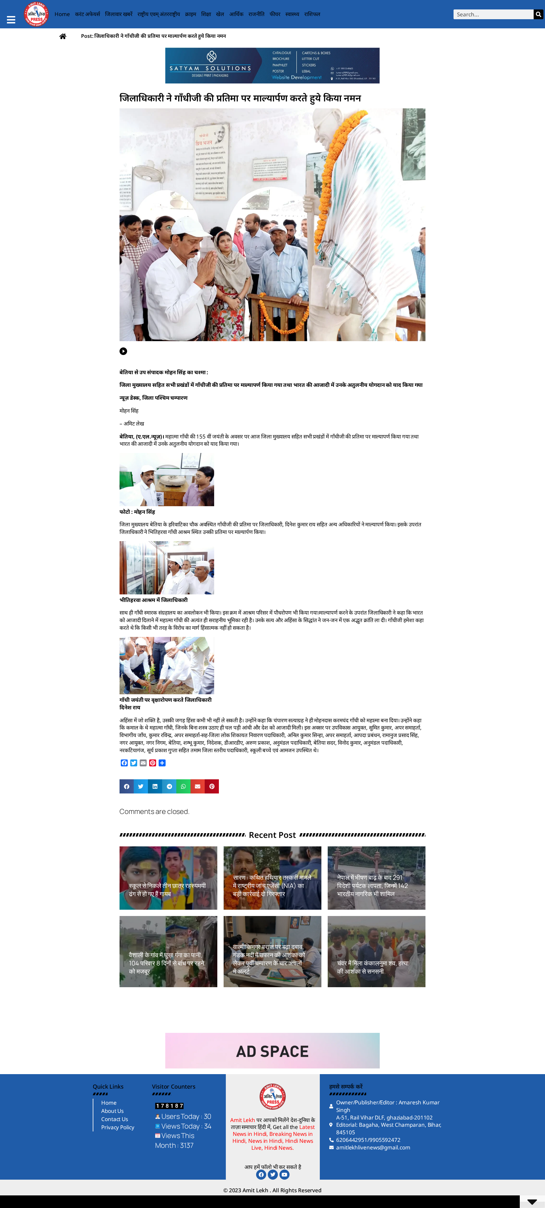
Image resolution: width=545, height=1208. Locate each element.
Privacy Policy (117, 1127)
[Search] (538, 14)
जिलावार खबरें (118, 14)
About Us (112, 1110)
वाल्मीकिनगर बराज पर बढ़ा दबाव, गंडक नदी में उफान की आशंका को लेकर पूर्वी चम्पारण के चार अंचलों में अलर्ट (269, 959)
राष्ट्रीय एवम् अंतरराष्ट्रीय (159, 14)
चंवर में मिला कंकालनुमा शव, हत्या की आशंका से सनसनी (373, 967)
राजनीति (257, 14)
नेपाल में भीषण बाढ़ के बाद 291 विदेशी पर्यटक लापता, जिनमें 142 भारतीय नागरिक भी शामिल (372, 885)
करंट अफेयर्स (87, 14)
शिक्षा (206, 14)
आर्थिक (236, 14)
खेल (220, 14)
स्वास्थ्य (292, 14)
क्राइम (190, 14)
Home (62, 14)
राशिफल (312, 14)
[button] (127, 786)
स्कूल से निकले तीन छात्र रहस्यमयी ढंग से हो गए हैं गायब (167, 889)
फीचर (275, 14)
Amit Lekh (143, 906)
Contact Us (114, 1119)
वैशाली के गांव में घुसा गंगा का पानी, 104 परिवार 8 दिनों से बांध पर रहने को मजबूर (166, 963)
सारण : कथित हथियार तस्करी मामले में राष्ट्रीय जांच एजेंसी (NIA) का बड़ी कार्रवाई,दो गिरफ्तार (272, 885)
